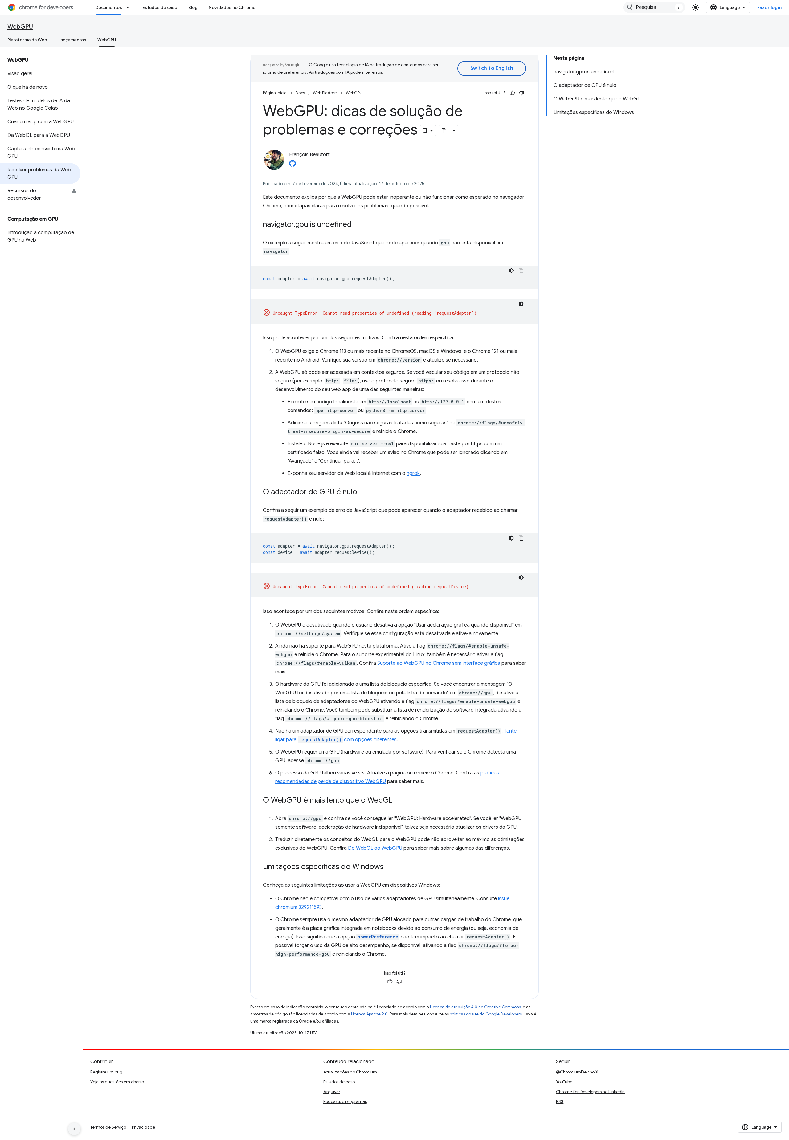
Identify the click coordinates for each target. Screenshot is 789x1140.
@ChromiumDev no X (577, 1072)
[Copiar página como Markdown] (444, 130)
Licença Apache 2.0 (369, 1014)
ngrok (413, 473)
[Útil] (512, 93)
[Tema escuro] (511, 271)
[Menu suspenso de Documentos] (129, 7)
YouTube (564, 1082)
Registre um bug (106, 1072)
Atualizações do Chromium (350, 1072)
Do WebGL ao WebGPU (375, 848)
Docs (300, 93)
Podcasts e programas (345, 1101)
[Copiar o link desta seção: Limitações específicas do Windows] (390, 867)
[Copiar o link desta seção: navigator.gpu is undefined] (358, 225)
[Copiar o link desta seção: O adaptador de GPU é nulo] (363, 492)
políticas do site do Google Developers (486, 1014)
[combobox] (654, 7)
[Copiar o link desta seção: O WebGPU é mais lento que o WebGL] (398, 800)
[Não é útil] (521, 93)
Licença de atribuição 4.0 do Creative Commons (475, 1007)
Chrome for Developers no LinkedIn (590, 1091)
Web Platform (325, 93)
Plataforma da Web (27, 40)
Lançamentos (72, 40)
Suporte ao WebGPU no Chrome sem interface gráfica (438, 663)
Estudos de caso (159, 7)
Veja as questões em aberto (117, 1082)
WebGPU (20, 27)
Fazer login (769, 7)
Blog (193, 7)
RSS (559, 1101)
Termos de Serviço (108, 1127)
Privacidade (143, 1127)
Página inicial (275, 93)
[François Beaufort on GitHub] (292, 165)
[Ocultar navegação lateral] (74, 1129)
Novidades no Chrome (232, 7)
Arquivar (331, 1091)
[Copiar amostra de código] (521, 271)
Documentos (108, 7)
